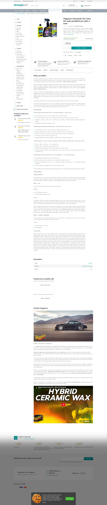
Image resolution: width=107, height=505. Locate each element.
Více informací (70, 34)
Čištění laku (18, 29)
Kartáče (17, 80)
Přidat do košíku (81, 48)
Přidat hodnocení (45, 285)
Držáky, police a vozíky (20, 77)
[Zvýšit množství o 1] (70, 48)
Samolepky (18, 95)
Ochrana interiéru (19, 54)
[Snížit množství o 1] (66, 48)
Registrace (90, 1)
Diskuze (62, 70)
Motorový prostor (19, 39)
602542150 (72, 5)
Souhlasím (70, 498)
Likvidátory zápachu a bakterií (21, 59)
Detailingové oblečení (20, 75)
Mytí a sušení (18, 28)
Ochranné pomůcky (19, 85)
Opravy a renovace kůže (20, 56)
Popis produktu (38, 70)
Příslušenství (18, 62)
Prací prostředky (19, 88)
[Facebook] (81, 473)
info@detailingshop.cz (54, 471)
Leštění (17, 31)
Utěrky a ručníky (19, 68)
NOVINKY (19, 22)
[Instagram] (84, 473)
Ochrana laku (18, 33)
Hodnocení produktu (54, 70)
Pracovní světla (19, 90)
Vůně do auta (18, 50)
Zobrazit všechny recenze (29, 438)
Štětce (17, 97)
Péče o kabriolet (19, 41)
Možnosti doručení (90, 38)
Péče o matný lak (19, 43)
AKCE (18, 19)
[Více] (90, 10)
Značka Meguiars (69, 70)
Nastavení (44, 502)
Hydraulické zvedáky (20, 78)
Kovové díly (18, 44)
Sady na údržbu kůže (20, 57)
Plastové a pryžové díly (20, 36)
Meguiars (79, 52)
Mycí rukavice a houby (20, 83)
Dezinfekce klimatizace (20, 61)
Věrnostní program (17, 1)
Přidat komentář (45, 298)
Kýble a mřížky (18, 82)
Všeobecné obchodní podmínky (28, 1)
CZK (76, 1)
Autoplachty (18, 72)
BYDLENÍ (19, 102)
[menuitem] (16, 10)
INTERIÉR (19, 48)
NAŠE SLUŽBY (20, 106)
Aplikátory (18, 70)
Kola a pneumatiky (19, 34)
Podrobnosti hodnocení (79, 26)
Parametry (45, 70)
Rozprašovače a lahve (20, 93)
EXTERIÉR (19, 25)
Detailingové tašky (19, 73)
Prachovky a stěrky (19, 92)
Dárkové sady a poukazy (22, 109)
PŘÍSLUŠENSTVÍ (20, 66)
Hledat (63, 5)
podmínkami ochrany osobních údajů (76, 461)
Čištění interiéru (19, 52)
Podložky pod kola (19, 87)
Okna (17, 38)
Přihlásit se (88, 458)
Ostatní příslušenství (19, 99)
